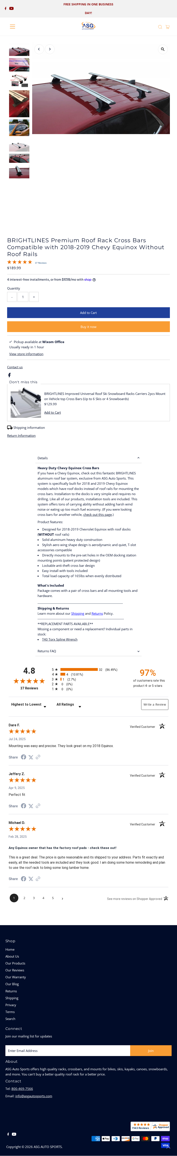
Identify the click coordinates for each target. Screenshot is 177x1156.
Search (10, 1019)
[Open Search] (160, 27)
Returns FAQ (47, 651)
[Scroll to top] (168, 1147)
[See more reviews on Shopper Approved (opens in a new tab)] (38, 757)
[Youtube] (11, 8)
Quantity (13, 288)
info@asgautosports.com (33, 1096)
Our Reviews (14, 970)
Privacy (10, 1005)
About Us (12, 956)
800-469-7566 (22, 1088)
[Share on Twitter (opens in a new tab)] (30, 757)
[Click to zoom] (163, 49)
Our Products (15, 963)
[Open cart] (168, 26)
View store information (26, 354)
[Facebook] (6, 8)
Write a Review (155, 704)
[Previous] (39, 49)
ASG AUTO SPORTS (48, 1147)
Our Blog (12, 984)
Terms (10, 1012)
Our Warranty (15, 977)
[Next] (50, 49)
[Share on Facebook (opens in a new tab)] (23, 758)
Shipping (77, 613)
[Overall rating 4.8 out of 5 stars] (19, 263)
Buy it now (88, 327)
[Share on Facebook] (9, 376)
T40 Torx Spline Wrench (59, 639)
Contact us (15, 367)
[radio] (88, 669)
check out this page (97, 514)
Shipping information (29, 427)
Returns (97, 613)
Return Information (21, 435)
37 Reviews (41, 262)
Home (9, 949)
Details (43, 458)
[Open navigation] (26, 26)
